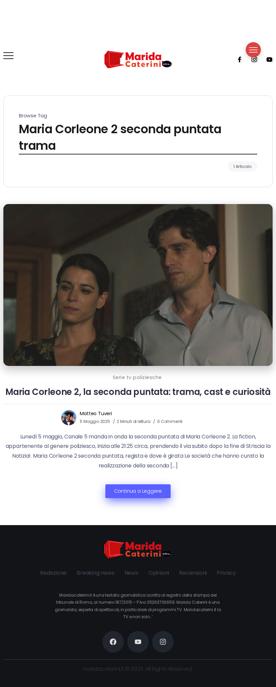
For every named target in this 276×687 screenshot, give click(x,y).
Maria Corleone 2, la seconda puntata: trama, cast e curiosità (138, 392)
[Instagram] (252, 59)
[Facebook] (237, 59)
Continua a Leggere (138, 491)
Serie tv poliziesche (137, 377)
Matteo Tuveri (96, 413)
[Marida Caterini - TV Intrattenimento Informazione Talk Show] (138, 59)
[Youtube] (267, 59)
